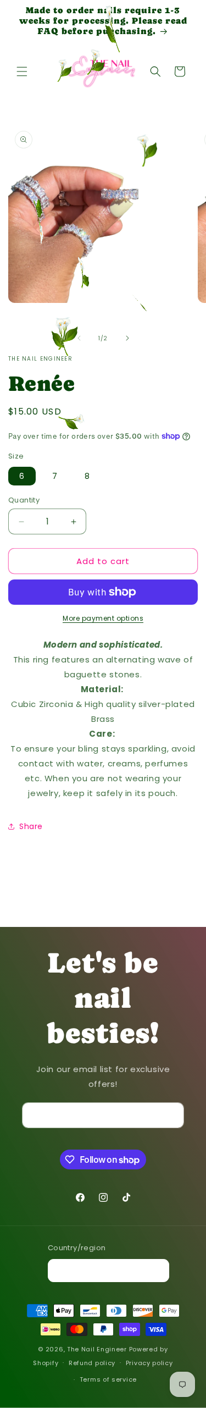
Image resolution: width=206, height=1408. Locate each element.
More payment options (103, 618)
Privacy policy (149, 1363)
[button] (22, 71)
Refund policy (92, 1363)
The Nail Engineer (98, 1349)
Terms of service (108, 1379)
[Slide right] (127, 338)
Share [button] (31, 826)
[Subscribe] (171, 1115)
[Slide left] (79, 338)
